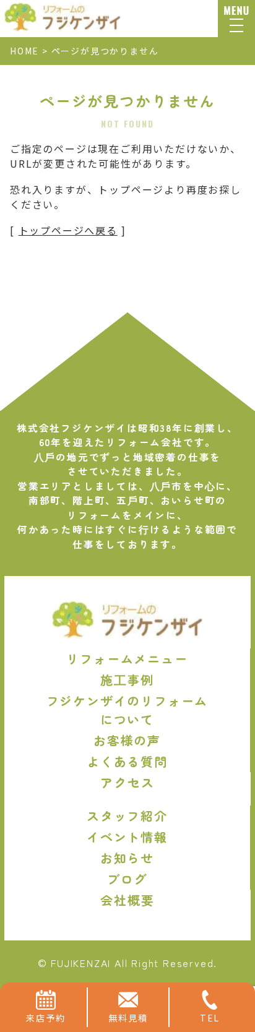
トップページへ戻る (68, 230)
